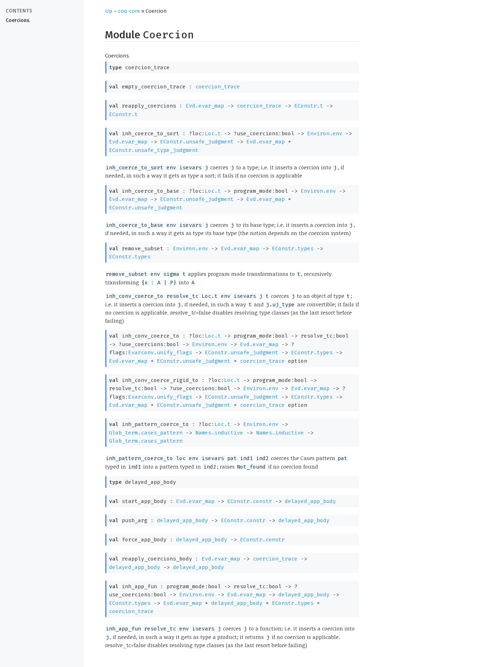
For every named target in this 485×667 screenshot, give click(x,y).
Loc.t (213, 133)
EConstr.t (308, 106)
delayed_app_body (310, 501)
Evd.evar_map (205, 106)
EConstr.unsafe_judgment (197, 141)
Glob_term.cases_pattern (145, 433)
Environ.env (324, 133)
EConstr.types (293, 248)
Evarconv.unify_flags (160, 352)
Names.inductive (219, 433)
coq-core (129, 11)
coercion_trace (217, 86)
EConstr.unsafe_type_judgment (153, 150)
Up (108, 11)
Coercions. (18, 20)
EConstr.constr (249, 501)
